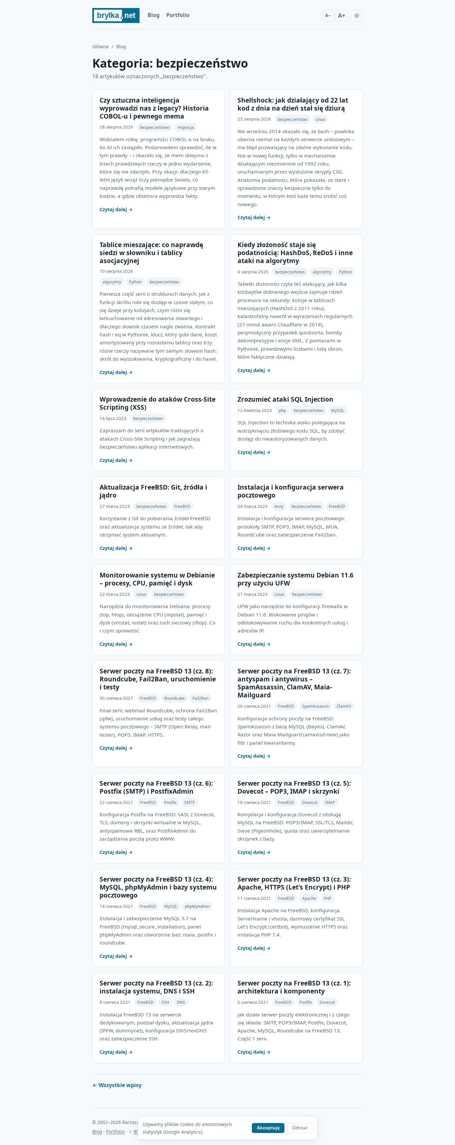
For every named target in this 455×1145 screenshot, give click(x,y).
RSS (137, 1131)
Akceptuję (268, 1127)
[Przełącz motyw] (357, 16)
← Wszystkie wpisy (117, 1085)
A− (328, 15)
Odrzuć (299, 1127)
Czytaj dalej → (116, 209)
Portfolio (178, 15)
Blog (154, 15)
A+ (341, 15)
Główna (100, 46)
